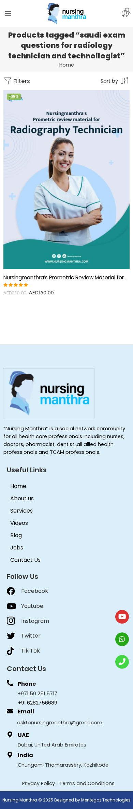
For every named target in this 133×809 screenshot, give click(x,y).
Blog (16, 535)
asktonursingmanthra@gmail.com (59, 722)
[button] (127, 10)
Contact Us (25, 560)
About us (22, 498)
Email (26, 711)
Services (21, 511)
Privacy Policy (38, 783)
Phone (27, 684)
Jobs (16, 548)
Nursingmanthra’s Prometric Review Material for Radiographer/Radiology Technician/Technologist (66, 277)
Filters (21, 81)
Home (66, 64)
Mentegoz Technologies (106, 800)
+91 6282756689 (37, 702)
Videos (19, 523)
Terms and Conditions (87, 783)
